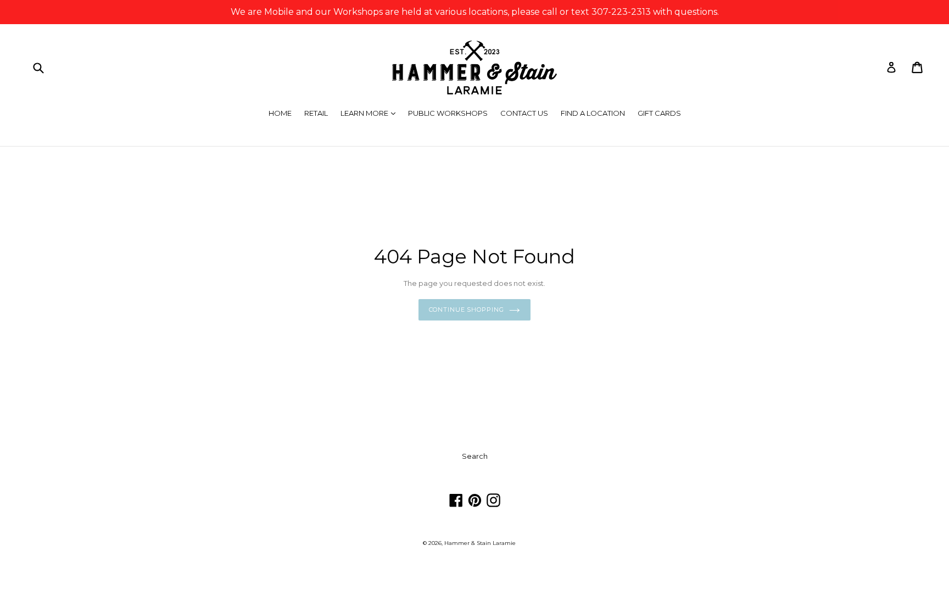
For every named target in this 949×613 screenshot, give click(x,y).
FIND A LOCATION (593, 113)
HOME (280, 113)
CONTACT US (524, 113)
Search (475, 456)
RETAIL (316, 113)
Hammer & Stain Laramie (480, 543)
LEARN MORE (370, 112)
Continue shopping (466, 309)
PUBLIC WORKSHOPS (448, 113)
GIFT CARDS (659, 113)
